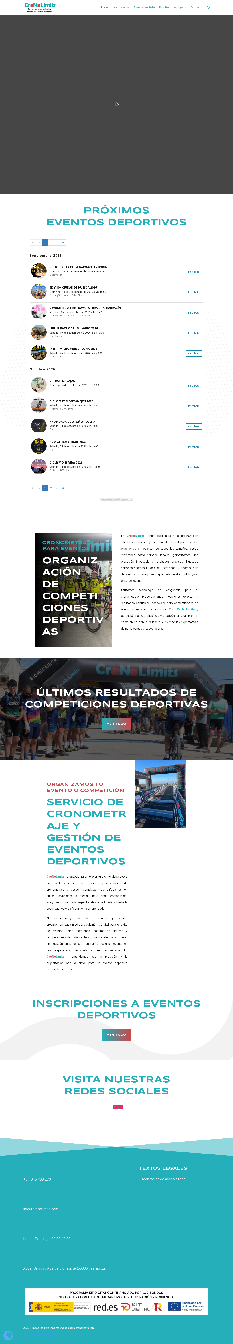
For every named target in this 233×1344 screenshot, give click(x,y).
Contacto (196, 7)
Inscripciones (121, 7)
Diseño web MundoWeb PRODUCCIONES (47, 1335)
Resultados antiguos (172, 7)
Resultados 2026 (144, 7)
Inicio (104, 7)
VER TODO (116, 724)
